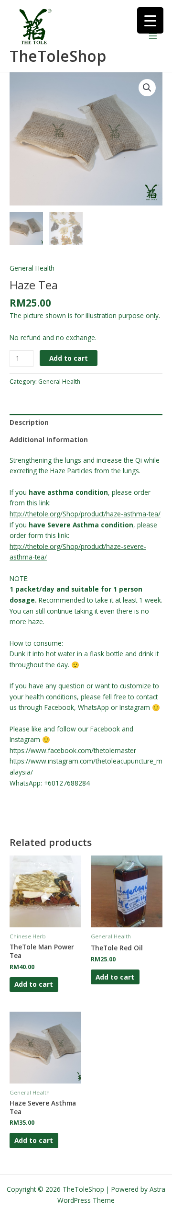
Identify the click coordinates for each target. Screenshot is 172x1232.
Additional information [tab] (49, 439)
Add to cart (68, 358)
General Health (32, 268)
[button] (147, 87)
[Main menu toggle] (153, 36)
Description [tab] (29, 422)
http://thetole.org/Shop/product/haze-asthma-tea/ (85, 513)
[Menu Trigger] (150, 20)
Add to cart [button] (33, 984)
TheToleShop (58, 56)
